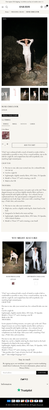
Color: (5, 129)
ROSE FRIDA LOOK (13, 277)
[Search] (7, 7)
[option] (24, 51)
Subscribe (42, 373)
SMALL (14, 124)
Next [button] (45, 51)
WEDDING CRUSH (17, 12)
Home (7, 12)
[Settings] (42, 7)
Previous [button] (3, 51)
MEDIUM (24, 124)
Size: (6, 120)
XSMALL (6, 124)
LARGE (32, 124)
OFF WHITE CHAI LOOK (36, 277)
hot (4, 19)
